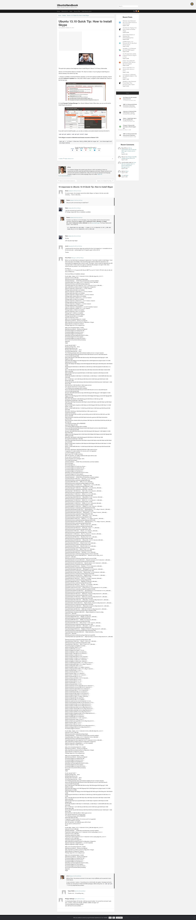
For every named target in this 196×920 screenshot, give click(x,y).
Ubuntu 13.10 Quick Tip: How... (104, 181)
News (71, 11)
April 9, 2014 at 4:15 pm (80, 898)
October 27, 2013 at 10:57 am (76, 200)
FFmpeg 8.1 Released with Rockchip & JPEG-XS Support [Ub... (129, 127)
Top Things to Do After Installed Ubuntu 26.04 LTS (129, 157)
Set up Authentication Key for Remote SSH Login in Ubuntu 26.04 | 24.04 (129, 150)
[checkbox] (192, 4)
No (113, 917)
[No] (194, 918)
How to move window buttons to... (67, 181)
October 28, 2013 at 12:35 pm (74, 208)
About (126, 171)
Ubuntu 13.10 (70, 158)
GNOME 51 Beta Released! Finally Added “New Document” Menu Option (129, 83)
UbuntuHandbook (67, 5)
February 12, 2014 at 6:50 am (75, 876)
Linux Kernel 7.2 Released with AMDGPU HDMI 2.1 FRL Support (130, 76)
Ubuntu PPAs (77, 11)
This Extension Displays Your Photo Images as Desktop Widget (130, 29)
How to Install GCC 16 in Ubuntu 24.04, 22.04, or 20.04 (129, 69)
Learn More (119, 917)
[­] (98, 1)
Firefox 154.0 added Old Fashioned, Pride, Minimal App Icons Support (129, 62)
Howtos (61, 158)
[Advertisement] (70, 41)
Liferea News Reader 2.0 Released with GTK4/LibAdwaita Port (129, 36)
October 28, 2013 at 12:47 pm (76, 217)
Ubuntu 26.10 (64, 11)
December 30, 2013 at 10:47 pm (75, 246)
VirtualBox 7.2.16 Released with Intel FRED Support (129, 49)
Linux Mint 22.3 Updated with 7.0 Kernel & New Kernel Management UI (129, 165)
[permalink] (112, 158)
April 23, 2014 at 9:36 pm (80, 891)
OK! (110, 917)
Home (58, 11)
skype (66, 158)
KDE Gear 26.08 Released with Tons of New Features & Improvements (130, 22)
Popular (127, 93)
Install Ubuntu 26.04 (86, 11)
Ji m (122, 175)
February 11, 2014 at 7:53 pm (77, 257)
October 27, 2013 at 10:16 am (75, 190)
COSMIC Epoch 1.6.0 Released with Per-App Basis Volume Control (130, 43)
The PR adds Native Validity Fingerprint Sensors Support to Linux (129, 55)
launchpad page (96, 223)
